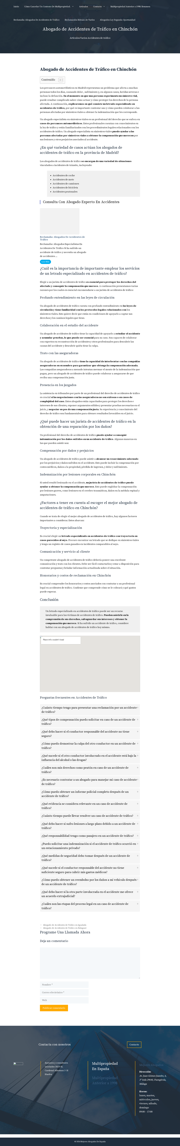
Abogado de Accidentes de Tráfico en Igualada (64, 925)
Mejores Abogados (151, 1065)
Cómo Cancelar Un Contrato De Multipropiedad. (47, 6)
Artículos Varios (78, 38)
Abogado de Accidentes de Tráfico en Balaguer (65, 928)
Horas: (143, 1091)
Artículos (83, 6)
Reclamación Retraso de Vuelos (80, 20)
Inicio (16, 6)
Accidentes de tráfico (99, 38)
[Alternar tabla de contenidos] (59, 80)
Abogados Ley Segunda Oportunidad (117, 20)
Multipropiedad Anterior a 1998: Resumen (130, 6)
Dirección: (145, 1071)
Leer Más (45, 262)
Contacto (97, 6)
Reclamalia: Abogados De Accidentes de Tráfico (36, 20)
